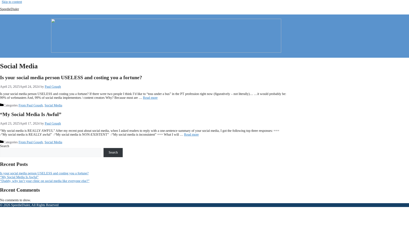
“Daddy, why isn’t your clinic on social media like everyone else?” (44, 181)
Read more (150, 97)
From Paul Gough (31, 105)
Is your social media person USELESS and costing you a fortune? (71, 77)
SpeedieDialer (9, 9)
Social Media (53, 105)
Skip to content (12, 2)
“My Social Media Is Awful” (30, 114)
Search (4, 146)
